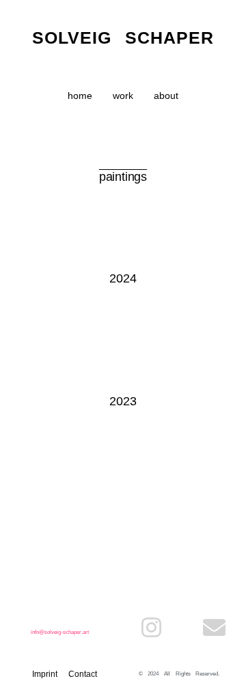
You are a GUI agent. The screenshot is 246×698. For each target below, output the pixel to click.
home (80, 95)
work (123, 95)
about (166, 95)
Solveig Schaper (123, 37)
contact (82, 674)
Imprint (44, 674)
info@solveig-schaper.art (60, 632)
